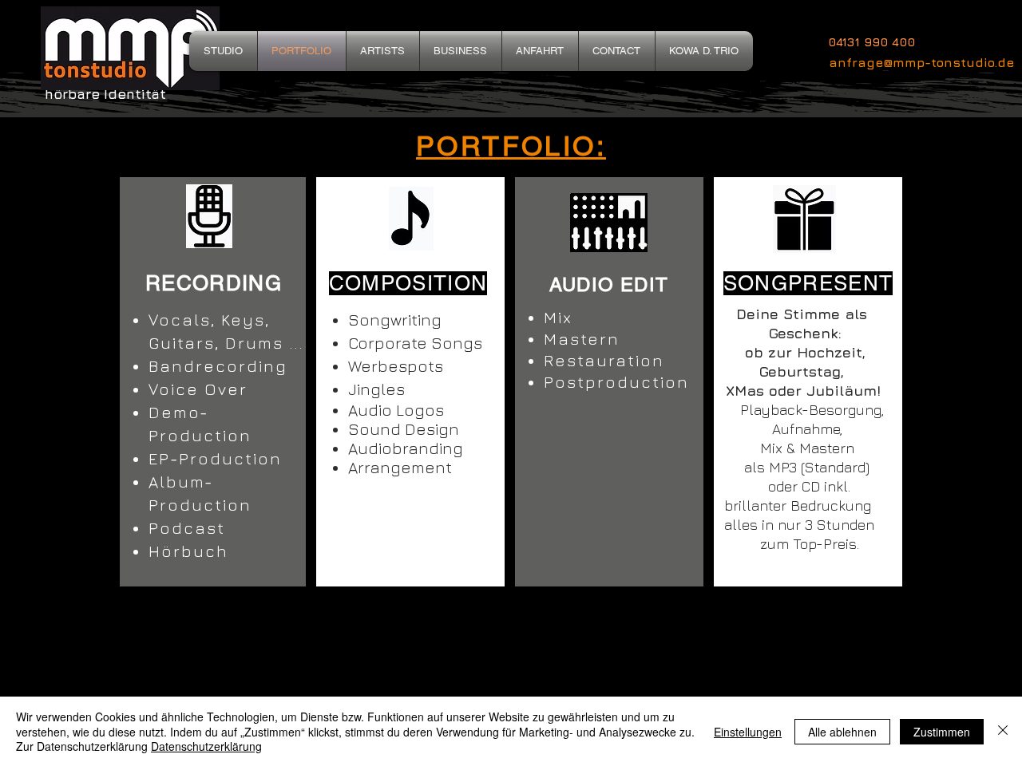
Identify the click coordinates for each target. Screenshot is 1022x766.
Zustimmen (941, 732)
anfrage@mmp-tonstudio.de (921, 62)
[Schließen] (1002, 731)
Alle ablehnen (842, 732)
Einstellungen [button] (748, 732)
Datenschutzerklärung (206, 746)
